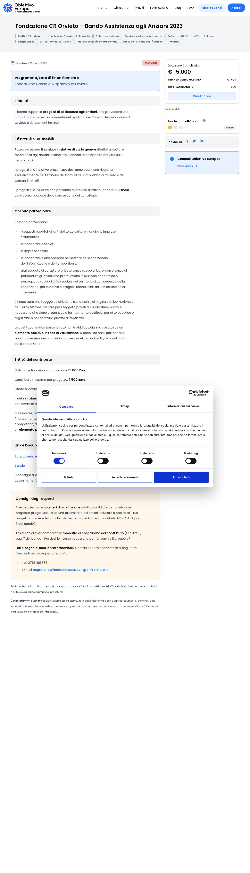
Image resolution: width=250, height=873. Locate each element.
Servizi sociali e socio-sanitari (143, 36)
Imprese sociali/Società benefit (97, 41)
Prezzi (139, 7)
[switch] (103, 461)
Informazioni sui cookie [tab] (183, 406)
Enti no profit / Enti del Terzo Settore (190, 36)
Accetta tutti (181, 477)
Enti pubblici (26, 41)
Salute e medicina (107, 36)
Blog (177, 7)
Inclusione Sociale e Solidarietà (70, 36)
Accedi (236, 8)
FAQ (190, 7)
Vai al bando (202, 96)
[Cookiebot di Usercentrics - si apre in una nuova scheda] (191, 393)
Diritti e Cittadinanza (31, 36)
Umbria (174, 41)
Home (102, 7)
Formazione (159, 7)
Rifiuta (68, 477)
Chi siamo (121, 7)
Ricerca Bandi (212, 8)
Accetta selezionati (125, 477)
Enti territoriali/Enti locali (55, 41)
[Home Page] (21, 7)
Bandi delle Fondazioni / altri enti (143, 41)
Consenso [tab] (66, 406)
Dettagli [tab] (125, 406)
